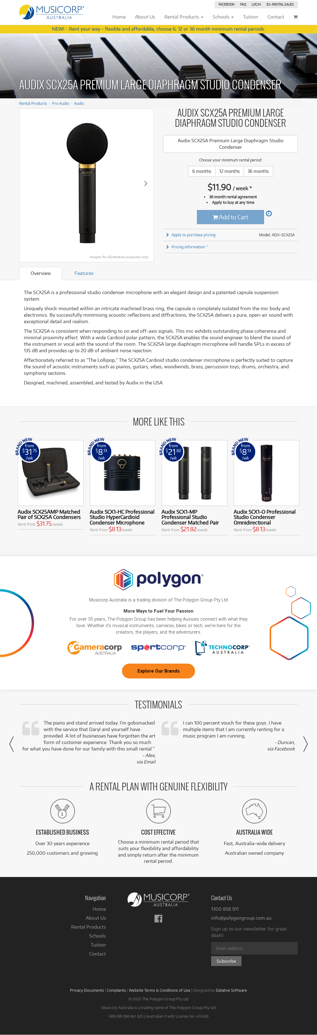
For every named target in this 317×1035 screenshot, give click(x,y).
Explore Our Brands (158, 671)
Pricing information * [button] (190, 246)
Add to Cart (233, 216)
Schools (97, 936)
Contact (97, 954)
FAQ (243, 4)
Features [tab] (84, 273)
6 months (201, 171)
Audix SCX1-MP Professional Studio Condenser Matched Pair (190, 517)
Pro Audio (60, 103)
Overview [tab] (41, 273)
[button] (11, 744)
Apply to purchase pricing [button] (193, 234)
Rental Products (33, 103)
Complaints (116, 990)
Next (145, 183)
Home (99, 909)
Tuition (98, 945)
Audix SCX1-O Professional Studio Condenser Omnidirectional (265, 517)
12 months (229, 171)
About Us (96, 918)
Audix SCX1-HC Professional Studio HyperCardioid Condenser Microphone (122, 517)
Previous (27, 183)
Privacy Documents (87, 990)
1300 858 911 (225, 909)
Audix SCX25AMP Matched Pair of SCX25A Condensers (49, 514)
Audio (79, 103)
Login (256, 4)
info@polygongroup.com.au (241, 918)
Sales (280, 4)
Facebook (227, 4)
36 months (258, 171)
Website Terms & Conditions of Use (159, 990)
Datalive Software (231, 990)
